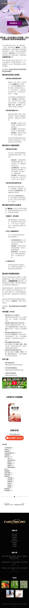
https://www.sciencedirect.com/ (14, 370)
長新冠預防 (7, 474)
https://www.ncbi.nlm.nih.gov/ (13, 364)
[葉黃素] (5, 584)
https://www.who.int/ (11, 375)
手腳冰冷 (6, 449)
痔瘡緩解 (6, 455)
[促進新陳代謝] (19, 593)
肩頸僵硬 (6, 471)
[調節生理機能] (10, 593)
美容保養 (9, 480)
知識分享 (6, 456)
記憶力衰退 (7, 472)
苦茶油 (9, 483)
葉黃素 (9, 465)
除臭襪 (9, 487)
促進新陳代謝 (11, 460)
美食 (5, 469)
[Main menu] (26, 3)
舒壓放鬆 (9, 463)
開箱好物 (6, 476)
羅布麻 (14, 99)
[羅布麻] (24, 584)
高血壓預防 (7, 490)
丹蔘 (8, 458)
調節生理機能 (11, 467)
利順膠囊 (9, 478)
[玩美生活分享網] (8, 3)
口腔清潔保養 (8, 447)
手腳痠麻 (6, 451)
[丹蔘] (14, 584)
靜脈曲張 (6, 488)
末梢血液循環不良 (9, 453)
